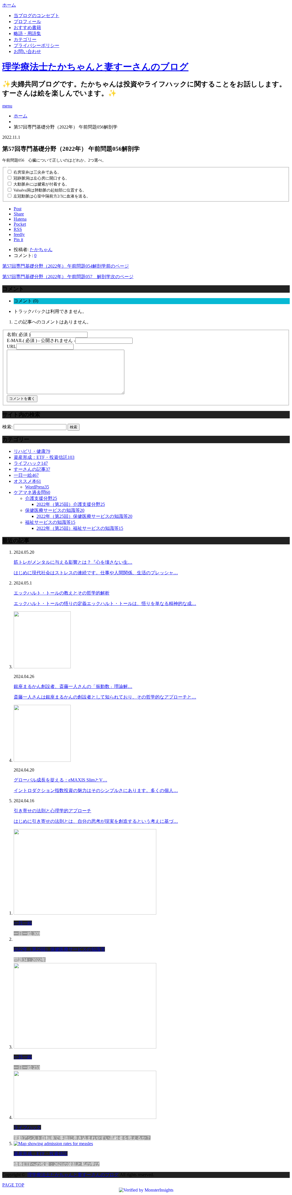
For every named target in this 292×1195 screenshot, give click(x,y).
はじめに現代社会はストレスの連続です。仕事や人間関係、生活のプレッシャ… (96, 572)
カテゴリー (25, 39)
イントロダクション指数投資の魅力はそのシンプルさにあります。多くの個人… (96, 790)
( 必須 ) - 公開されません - (41, 340)
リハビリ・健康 (32, 451)
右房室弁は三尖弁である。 (37, 172)
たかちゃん (41, 249)
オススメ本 (27, 481)
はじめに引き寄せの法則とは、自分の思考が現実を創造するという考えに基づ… (96, 821)
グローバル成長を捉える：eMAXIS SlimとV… (60, 779)
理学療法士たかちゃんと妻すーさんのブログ (95, 67)
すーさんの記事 (32, 469)
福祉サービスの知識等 (50, 522)
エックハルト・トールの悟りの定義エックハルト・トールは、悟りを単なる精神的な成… (105, 603)
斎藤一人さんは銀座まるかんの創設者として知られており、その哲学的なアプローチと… (105, 697)
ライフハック (31, 463)
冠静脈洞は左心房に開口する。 (41, 178)
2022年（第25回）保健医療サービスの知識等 (84, 516)
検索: (7, 426)
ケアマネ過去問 (32, 492)
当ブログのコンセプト (36, 15)
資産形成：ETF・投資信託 (44, 457)
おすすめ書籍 (27, 27)
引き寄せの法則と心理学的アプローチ (52, 810)
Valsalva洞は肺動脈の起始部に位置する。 (49, 190)
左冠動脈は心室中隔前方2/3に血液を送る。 (51, 196)
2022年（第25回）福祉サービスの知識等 (79, 528)
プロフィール (27, 21)
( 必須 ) (18, 334)
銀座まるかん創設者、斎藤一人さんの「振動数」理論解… (73, 686)
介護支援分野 (41, 498)
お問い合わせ (27, 51)
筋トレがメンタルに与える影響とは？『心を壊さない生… (73, 562)
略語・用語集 (27, 33)
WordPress (37, 486)
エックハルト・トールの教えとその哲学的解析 (62, 593)
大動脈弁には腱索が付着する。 (41, 184)
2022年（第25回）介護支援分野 (70, 504)
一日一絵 (26, 475)
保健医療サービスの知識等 (54, 510)
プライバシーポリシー (36, 45)
